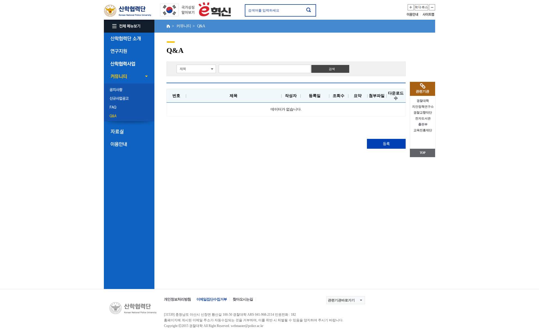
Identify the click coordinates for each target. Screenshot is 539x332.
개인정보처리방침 (177, 299)
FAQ (129, 107)
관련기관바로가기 (341, 300)
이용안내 (414, 14)
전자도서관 (423, 118)
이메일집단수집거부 (212, 299)
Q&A (129, 116)
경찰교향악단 (423, 112)
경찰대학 (423, 100)
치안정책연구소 (423, 106)
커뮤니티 (129, 76)
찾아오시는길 (243, 299)
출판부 (423, 124)
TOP (422, 152)
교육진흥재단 (423, 130)
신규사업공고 (129, 98)
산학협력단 (128, 10)
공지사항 (129, 90)
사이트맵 (428, 14)
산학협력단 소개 (129, 38)
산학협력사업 (129, 63)
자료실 (129, 131)
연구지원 (129, 51)
